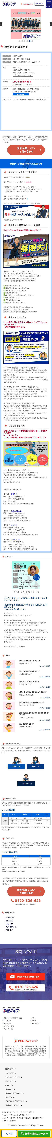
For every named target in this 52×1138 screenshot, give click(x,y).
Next (51, 24)
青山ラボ (9, 923)
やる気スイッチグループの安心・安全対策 (16, 1118)
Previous (1, 24)
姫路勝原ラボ (11, 927)
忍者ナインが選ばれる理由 (13, 1018)
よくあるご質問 (9, 1026)
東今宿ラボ (10, 917)
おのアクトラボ (16, 511)
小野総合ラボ (15, 539)
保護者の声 (7, 1023)
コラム (34, 1018)
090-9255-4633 (22, 81)
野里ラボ (14, 494)
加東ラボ (14, 525)
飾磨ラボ (9, 920)
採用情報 (13, 1121)
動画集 (34, 1021)
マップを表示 (23, 76)
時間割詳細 (20, 94)
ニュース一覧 (8, 1029)
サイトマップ (36, 1023)
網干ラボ (9, 930)
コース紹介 (7, 1021)
